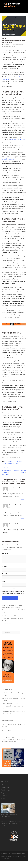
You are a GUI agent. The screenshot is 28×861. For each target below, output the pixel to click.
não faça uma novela (13, 463)
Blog (2, 793)
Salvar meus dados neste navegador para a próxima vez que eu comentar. (13, 592)
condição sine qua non (8, 159)
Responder (22, 499)
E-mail (4, 574)
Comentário (6, 553)
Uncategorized (12, 46)
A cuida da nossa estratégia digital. (13, 853)
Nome (4, 566)
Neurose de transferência (17, 139)
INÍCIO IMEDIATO (7, 624)
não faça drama (8, 461)
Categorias (4, 795)
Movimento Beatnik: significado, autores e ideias (20, 470)
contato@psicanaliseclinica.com (7, 825)
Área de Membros (6, 790)
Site (3, 581)
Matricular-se (4, 781)
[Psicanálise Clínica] (14, 5)
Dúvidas (3, 784)
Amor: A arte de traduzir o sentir (11, 703)
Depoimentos (5, 787)
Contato (3, 798)
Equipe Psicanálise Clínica (17, 44)
